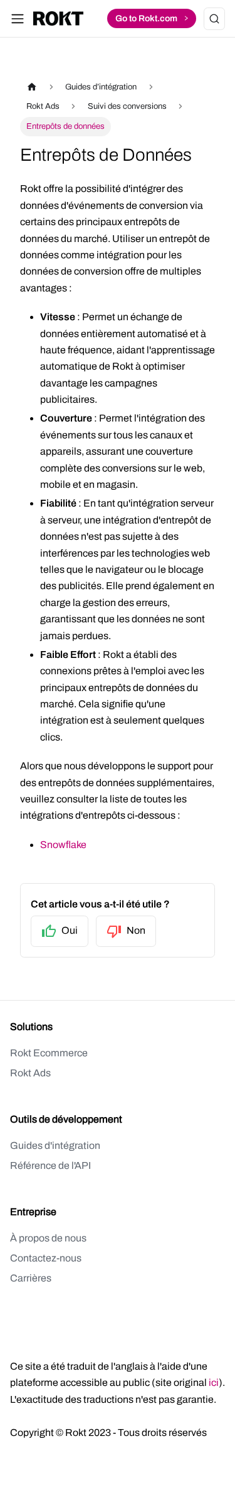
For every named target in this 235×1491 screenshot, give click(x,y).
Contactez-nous (45, 1258)
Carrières (30, 1278)
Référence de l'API (50, 1165)
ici (214, 1382)
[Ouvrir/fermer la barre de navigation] (17, 18)
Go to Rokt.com (151, 17)
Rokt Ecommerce (49, 1053)
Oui (69, 930)
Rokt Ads (30, 1073)
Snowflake (63, 844)
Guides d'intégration (55, 1145)
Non (136, 930)
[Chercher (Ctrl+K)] (214, 19)
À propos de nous (48, 1238)
